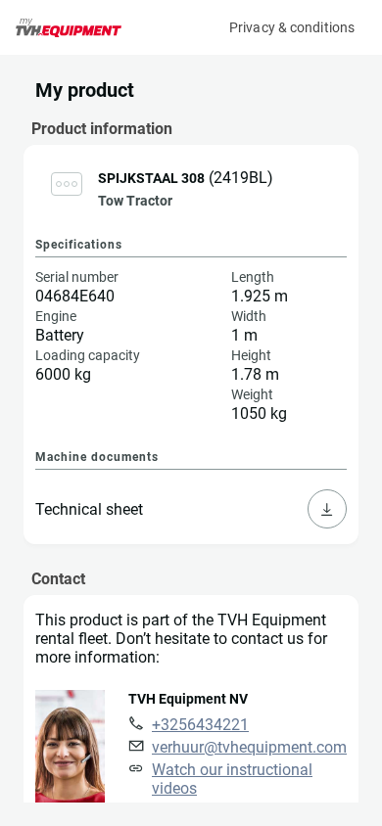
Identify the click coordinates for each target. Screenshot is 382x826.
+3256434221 (200, 724)
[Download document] (327, 508)
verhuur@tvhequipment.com (249, 747)
